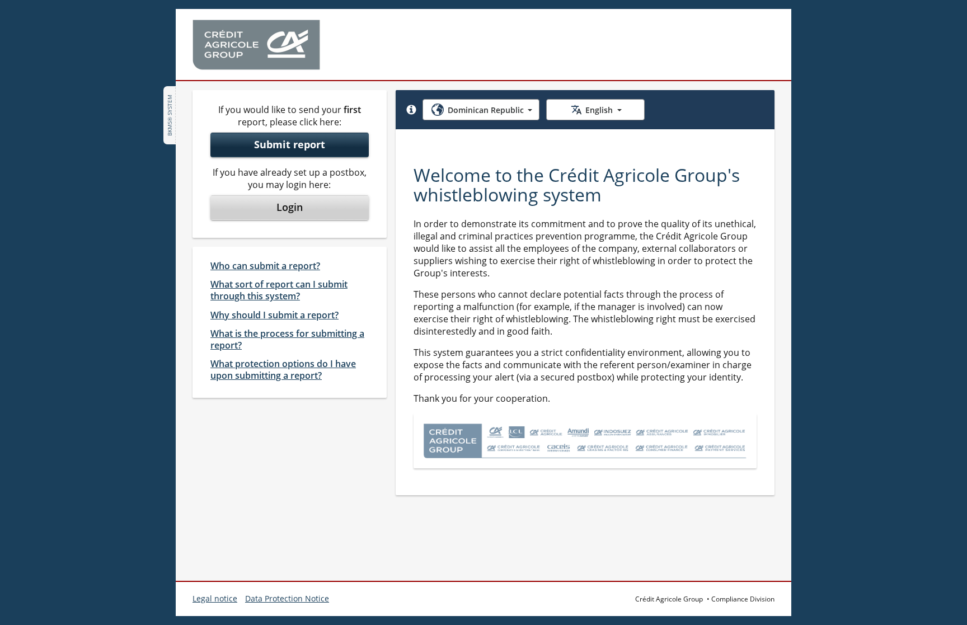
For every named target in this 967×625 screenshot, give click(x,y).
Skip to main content (57, 16)
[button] (411, 109)
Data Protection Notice (287, 598)
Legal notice (215, 598)
